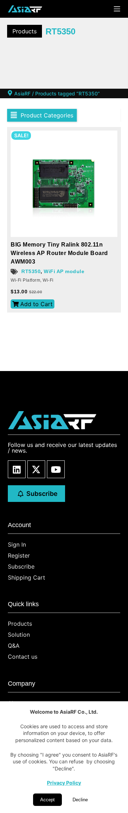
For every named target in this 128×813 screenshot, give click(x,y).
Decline (80, 799)
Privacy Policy (64, 783)
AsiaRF (22, 93)
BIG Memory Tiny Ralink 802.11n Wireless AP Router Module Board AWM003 (59, 253)
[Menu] (117, 9)
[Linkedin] (17, 469)
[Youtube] (56, 469)
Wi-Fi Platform (25, 280)
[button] (42, 115)
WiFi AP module (64, 271)
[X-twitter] (36, 469)
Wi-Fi (48, 280)
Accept (47, 799)
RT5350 (31, 271)
